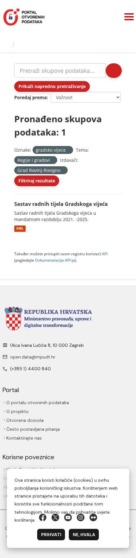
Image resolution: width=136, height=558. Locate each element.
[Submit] (114, 70)
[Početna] (7, 44)
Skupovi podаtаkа (43, 44)
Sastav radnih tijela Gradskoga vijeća (61, 203)
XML (19, 228)
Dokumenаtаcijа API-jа (55, 260)
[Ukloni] (68, 150)
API (105, 253)
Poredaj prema (30, 97)
